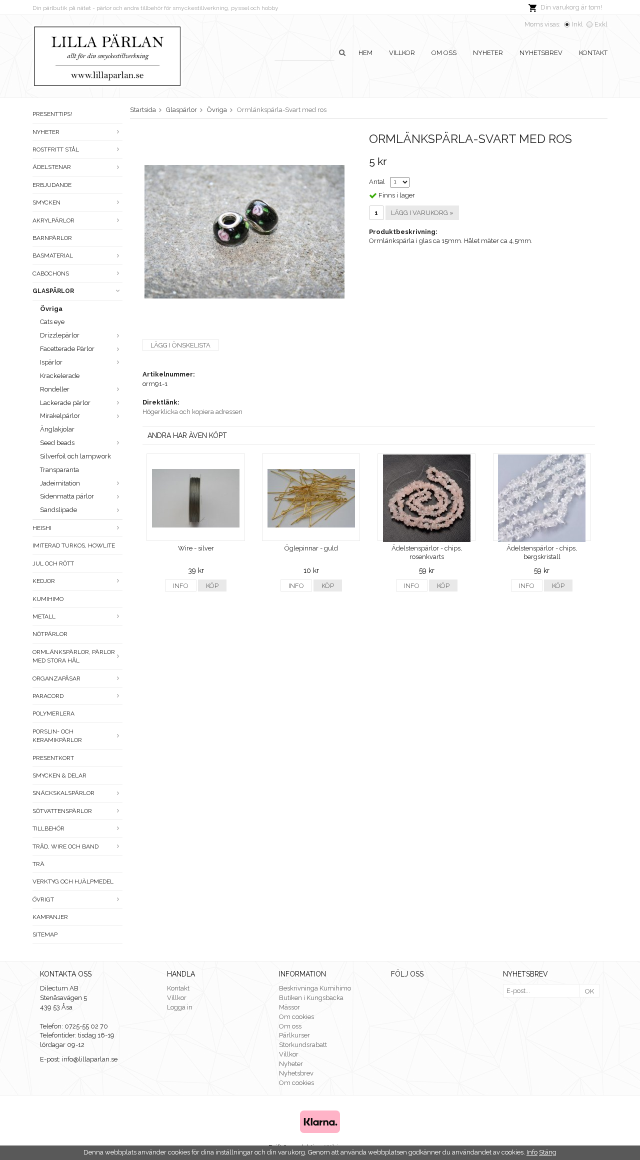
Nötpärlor (50, 634)
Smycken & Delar (59, 775)
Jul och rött (53, 563)
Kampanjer (50, 917)
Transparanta (59, 470)
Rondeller (55, 389)
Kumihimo (48, 599)
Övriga (51, 308)
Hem (365, 52)
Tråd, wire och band (65, 846)
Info (180, 586)
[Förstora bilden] (244, 231)
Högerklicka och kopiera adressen (192, 412)
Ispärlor (51, 362)
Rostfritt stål (55, 149)
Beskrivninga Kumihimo (315, 988)
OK (589, 991)
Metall (44, 616)
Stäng (547, 1152)
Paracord (48, 696)
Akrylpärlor (53, 220)
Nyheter (488, 52)
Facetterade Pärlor (67, 348)
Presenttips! (52, 114)
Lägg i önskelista (180, 345)
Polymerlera (53, 713)
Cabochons (50, 273)
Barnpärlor (52, 238)
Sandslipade (58, 510)
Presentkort (53, 758)
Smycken (46, 202)
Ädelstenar (51, 167)
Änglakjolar (57, 429)
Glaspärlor (53, 291)
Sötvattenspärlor (62, 811)
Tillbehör (48, 828)
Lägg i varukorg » (422, 212)
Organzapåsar (56, 678)
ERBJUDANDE (52, 185)
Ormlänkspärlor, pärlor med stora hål (73, 656)
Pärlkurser (294, 1035)
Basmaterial (52, 255)
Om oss (444, 52)
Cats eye (52, 322)
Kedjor (43, 581)
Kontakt (593, 52)
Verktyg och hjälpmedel (73, 881)
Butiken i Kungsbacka (311, 998)
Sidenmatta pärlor (67, 496)
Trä (38, 864)
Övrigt (43, 899)
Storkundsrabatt (303, 1044)
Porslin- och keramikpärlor (57, 736)
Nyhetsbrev (541, 52)
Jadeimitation (60, 483)
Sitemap (45, 934)
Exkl (601, 24)
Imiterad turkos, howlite (73, 545)
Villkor (402, 52)
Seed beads (57, 442)
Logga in (179, 1007)
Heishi (42, 528)
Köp (212, 586)
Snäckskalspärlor (63, 793)
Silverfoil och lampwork (75, 456)
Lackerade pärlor (65, 402)
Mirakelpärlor (60, 416)
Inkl (577, 24)
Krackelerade (60, 376)
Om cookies (296, 1016)
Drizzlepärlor (60, 335)
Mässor (289, 1007)
